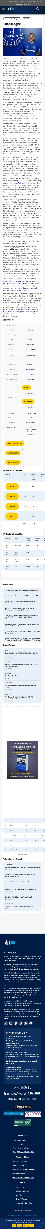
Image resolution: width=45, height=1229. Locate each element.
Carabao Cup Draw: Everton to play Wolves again (21, 590)
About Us (18, 1195)
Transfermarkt (13, 462)
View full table (22, 854)
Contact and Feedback (13, 1215)
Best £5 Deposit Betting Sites (24, 1152)
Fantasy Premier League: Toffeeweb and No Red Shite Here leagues (21, 665)
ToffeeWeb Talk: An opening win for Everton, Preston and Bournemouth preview (20, 609)
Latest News (8, 584)
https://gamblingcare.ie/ (24, 1016)
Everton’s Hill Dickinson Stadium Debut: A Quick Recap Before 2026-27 (20, 875)
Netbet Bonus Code (20, 1166)
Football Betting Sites (21, 1148)
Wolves (26, 387)
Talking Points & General (12, 859)
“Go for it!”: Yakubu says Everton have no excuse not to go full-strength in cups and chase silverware (21, 617)
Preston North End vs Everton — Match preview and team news (22, 632)
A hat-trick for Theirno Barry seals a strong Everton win (20, 602)
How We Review (21, 1199)
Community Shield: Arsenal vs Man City (18, 882)
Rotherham (28, 401)
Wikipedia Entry (13, 453)
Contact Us (19, 1187)
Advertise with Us (22, 1191)
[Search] (37, 8)
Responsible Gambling (23, 1203)
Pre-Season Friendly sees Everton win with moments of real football (19, 698)
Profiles (26, 19)
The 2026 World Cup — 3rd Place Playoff (18, 897)
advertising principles (22, 4)
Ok (14, 1226)
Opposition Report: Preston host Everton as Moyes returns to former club (22, 625)
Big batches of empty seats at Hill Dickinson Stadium (22, 867)
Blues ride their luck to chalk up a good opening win (21, 654)
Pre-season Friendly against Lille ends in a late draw (21, 686)
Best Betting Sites (19, 1140)
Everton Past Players (12, 19)
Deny (19, 1226)
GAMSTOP (24, 1052)
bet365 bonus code (20, 1162)
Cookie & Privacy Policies (30, 1215)
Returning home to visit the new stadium (19, 907)
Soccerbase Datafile (15, 443)
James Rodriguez (19, 183)
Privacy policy (28, 1226)
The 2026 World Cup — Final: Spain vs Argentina (21, 889)
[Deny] (42, 1223)
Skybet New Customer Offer (23, 1177)
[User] (42, 8)
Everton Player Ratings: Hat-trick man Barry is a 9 (21, 596)
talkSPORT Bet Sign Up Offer (24, 1170)
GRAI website (34, 1076)
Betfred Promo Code (20, 1173)
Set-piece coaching (11, 676)
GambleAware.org (23, 1045)
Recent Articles (9, 645)
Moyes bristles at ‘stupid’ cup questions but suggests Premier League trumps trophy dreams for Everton (22, 639)
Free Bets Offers (19, 1144)
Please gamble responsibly (16, 1)
